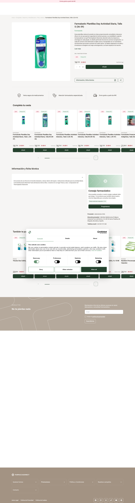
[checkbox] (85, 316)
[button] (53, 482)
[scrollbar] (67, 158)
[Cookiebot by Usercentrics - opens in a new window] (99, 232)
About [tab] (95, 238)
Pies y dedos (40, 17)
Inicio (13, 17)
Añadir (23, 150)
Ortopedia (18, 17)
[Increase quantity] (83, 67)
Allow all (94, 269)
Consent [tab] (40, 238)
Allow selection (68, 269)
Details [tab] (67, 238)
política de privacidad (98, 316)
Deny (41, 269)
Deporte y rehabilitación (29, 17)
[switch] (57, 261)
